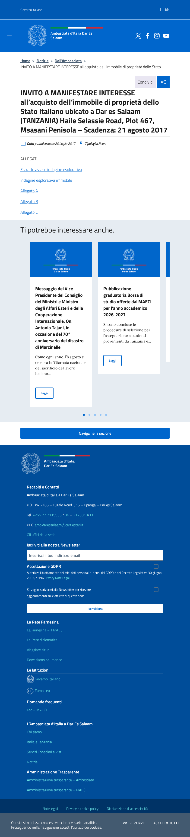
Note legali (50, 808)
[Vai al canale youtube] (165, 35)
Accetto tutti (166, 823)
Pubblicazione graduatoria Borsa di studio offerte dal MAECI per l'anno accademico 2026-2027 (127, 301)
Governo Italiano (31, 9)
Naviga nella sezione (95, 433)
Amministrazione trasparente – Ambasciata (60, 780)
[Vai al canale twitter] (137, 35)
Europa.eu (42, 690)
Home (25, 61)
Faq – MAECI (37, 710)
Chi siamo (34, 732)
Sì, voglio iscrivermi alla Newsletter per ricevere (59, 589)
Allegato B (29, 201)
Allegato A (29, 191)
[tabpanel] (61, 326)
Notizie (43, 61)
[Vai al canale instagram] (155, 35)
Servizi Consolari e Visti (44, 752)
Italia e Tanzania (39, 742)
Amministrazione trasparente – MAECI (56, 790)
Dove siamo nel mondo (44, 659)
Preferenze (134, 823)
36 (66, 515)
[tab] (84, 415)
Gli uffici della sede (41, 534)
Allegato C (29, 212)
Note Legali (62, 577)
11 (91, 515)
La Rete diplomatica (42, 640)
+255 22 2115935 (47, 515)
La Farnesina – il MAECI (45, 630)
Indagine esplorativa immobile (46, 180)
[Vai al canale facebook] (146, 35)
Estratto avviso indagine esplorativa (51, 169)
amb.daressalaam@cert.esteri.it (59, 525)
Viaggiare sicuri (38, 650)
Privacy (49, 577)
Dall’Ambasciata (68, 61)
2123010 (80, 515)
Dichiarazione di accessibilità (127, 808)
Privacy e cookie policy (82, 808)
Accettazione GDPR (44, 566)
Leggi (47, 392)
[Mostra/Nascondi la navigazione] (9, 35)
